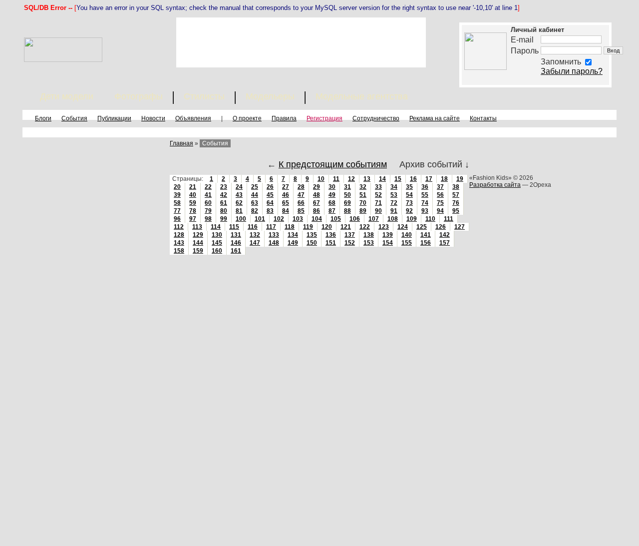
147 (255, 242)
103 (298, 218)
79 (208, 210)
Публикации (114, 118)
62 (239, 202)
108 (392, 218)
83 (270, 210)
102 (279, 218)
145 (217, 242)
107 (373, 218)
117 (271, 226)
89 (362, 210)
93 (424, 210)
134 (293, 234)
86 (316, 210)
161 (236, 250)
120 (326, 226)
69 (347, 202)
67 (316, 202)
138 (368, 234)
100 (241, 218)
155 (406, 242)
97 (192, 218)
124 (402, 226)
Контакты (483, 118)
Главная (181, 143)
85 (301, 210)
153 (368, 242)
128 (179, 234)
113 (197, 226)
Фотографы (138, 96)
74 (424, 202)
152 (349, 242)
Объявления (193, 118)
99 (223, 218)
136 (330, 234)
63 (254, 202)
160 (217, 250)
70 (362, 202)
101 (260, 218)
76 (455, 202)
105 (335, 218)
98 (208, 218)
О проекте (247, 118)
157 (444, 242)
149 (293, 242)
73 (409, 202)
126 (440, 226)
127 (459, 226)
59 (192, 202)
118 (290, 226)
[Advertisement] (301, 42)
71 (378, 202)
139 (387, 234)
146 (236, 242)
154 (387, 242)
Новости (153, 118)
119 (308, 226)
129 (198, 234)
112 (179, 226)
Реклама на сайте (434, 118)
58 (177, 202)
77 (177, 210)
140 (406, 234)
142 (444, 234)
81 (239, 210)
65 (285, 202)
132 (255, 234)
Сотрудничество (375, 118)
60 (208, 202)
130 (217, 234)
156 (425, 242)
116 (253, 226)
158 (179, 250)
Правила (284, 118)
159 (198, 250)
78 (192, 210)
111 (448, 218)
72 (393, 202)
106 (354, 218)
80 (223, 210)
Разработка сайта (495, 184)
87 (331, 210)
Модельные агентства (362, 96)
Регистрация (324, 118)
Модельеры (270, 96)
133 (274, 234)
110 (430, 218)
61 (223, 202)
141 (425, 234)
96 (177, 218)
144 (198, 242)
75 (440, 202)
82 (254, 210)
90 (378, 210)
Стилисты (204, 96)
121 (345, 226)
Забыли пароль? (572, 71)
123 (383, 226)
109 (411, 218)
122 (364, 226)
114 (216, 226)
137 (349, 234)
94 (440, 210)
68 (331, 202)
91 (393, 210)
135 (312, 234)
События (74, 118)
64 (270, 202)
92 (409, 210)
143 (179, 242)
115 (234, 226)
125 (421, 226)
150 (312, 242)
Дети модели (66, 96)
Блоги (43, 118)
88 (347, 210)
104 (317, 218)
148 (274, 242)
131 (236, 234)
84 (285, 210)
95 (455, 210)
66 (301, 202)
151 (330, 242)
